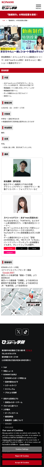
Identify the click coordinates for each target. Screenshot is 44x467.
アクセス (29, 350)
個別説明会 (9, 416)
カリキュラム (10, 389)
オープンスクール (11, 413)
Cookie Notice (25, 444)
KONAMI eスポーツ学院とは (15, 378)
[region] (22, 445)
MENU (38, 8)
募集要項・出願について (14, 420)
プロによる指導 (11, 392)
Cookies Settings (22, 449)
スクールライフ (11, 385)
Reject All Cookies (22, 456)
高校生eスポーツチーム (13, 402)
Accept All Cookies (22, 462)
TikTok (34, 248)
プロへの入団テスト (10, 406)
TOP (3, 20)
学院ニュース (8, 371)
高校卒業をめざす (11, 382)
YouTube (9, 248)
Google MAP (8, 272)
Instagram (10, 252)
